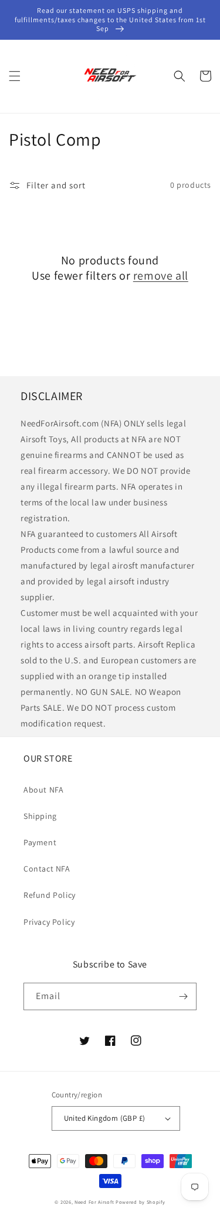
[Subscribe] (183, 996)
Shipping (40, 816)
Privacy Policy (49, 922)
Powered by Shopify (140, 1202)
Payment (39, 842)
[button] (15, 76)
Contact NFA (46, 868)
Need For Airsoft (94, 1202)
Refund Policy (49, 895)
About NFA (43, 789)
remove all (160, 275)
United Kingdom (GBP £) (104, 1118)
